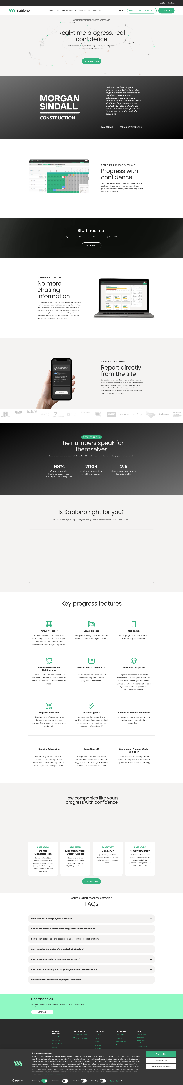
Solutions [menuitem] (52, 11)
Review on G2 (121, 1041)
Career (97, 1041)
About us (98, 1035)
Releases (119, 1038)
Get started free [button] (91, 61)
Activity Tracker (57, 1037)
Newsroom (98, 1045)
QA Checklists (57, 1044)
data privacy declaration (53, 1074)
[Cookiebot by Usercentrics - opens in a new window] (18, 1080)
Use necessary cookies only (161, 1066)
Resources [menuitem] (83, 11)
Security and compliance (141, 1036)
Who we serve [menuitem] (67, 11)
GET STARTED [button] (91, 245)
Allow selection (161, 1060)
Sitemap (98, 1048)
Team (97, 1038)
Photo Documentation (57, 1048)
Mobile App (56, 1040)
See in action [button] (166, 10)
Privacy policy (142, 1046)
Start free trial (91, 881)
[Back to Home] (19, 10)
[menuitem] (162, 3)
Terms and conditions (141, 1042)
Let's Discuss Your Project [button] (141, 10)
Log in (119, 1045)
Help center (120, 1035)
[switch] (65, 1080)
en (120, 10)
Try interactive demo (80, 1035)
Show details (114, 1081)
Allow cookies (161, 1054)
